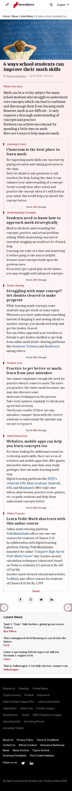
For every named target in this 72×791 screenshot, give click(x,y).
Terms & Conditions (48, 739)
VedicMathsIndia (18, 533)
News (15, 16)
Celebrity (24, 688)
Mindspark (26, 488)
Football (29, 695)
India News (27, 16)
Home (6, 16)
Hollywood (43, 695)
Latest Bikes (10, 708)
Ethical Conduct (28, 745)
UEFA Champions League (47, 714)
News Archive (21, 750)
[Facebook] (20, 599)
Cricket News (40, 688)
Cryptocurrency (12, 695)
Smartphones (10, 714)
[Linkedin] (51, 599)
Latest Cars (26, 708)
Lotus (6, 659)
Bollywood (9, 688)
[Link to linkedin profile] (31, 763)
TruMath (12, 579)
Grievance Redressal (52, 745)
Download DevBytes (14, 755)
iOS (22, 483)
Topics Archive (40, 750)
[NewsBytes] (23, 5)
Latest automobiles (49, 701)
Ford (6, 645)
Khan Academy (37, 483)
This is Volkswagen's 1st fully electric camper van (35, 666)
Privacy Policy (25, 739)
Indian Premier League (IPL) (19, 701)
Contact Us (9, 745)
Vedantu (32, 346)
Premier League (45, 708)
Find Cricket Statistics (42, 755)
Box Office (9, 631)
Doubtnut (18, 346)
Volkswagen (11, 669)
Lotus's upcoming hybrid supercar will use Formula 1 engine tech (31, 653)
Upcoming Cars (11, 721)
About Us (8, 739)
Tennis (25, 714)
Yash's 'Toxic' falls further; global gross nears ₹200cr (33, 626)
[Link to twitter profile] (23, 763)
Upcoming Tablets (13, 728)
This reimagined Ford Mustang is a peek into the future (34, 639)
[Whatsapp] (30, 599)
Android (13, 483)
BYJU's (52, 479)
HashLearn (52, 346)
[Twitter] (41, 599)
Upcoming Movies (34, 721)
